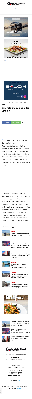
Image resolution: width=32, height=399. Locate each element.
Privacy (1, 391)
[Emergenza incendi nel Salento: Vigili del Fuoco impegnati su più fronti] (6, 339)
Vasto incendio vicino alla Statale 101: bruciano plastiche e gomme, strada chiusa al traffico (20, 330)
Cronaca (7, 102)
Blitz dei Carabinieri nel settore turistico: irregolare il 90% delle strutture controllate (20, 323)
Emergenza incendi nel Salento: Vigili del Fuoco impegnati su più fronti (20, 338)
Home (3, 102)
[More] (22, 122)
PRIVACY (19, 380)
